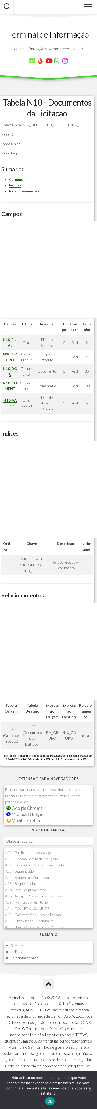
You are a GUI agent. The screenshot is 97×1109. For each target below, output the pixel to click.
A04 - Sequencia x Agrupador (27, 877)
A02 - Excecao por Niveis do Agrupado (34, 865)
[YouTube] (49, 61)
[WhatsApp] (57, 61)
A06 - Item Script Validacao (26, 890)
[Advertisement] (48, 269)
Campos (16, 179)
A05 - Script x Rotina (21, 883)
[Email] (32, 61)
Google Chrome (27, 808)
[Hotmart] (40, 61)
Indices (15, 185)
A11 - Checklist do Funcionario (29, 921)
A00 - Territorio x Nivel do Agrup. (30, 852)
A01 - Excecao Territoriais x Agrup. (31, 859)
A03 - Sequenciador (20, 871)
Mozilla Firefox (25, 820)
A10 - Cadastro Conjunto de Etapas (33, 914)
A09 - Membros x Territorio (26, 902)
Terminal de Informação (48, 34)
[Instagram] (65, 61)
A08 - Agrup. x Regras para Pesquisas (34, 896)
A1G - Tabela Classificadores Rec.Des (34, 927)
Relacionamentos (24, 191)
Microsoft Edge (26, 814)
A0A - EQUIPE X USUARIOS (27, 908)
